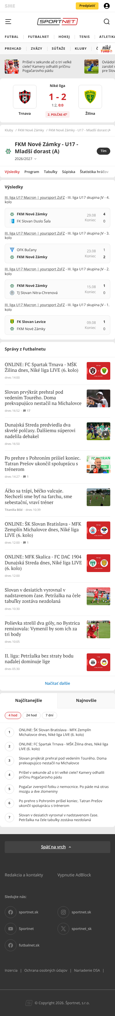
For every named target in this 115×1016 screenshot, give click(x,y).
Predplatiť (87, 6)
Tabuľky (50, 171)
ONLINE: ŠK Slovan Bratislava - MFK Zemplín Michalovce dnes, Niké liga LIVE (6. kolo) (43, 529)
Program (31, 171)
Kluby (9, 130)
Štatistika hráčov (94, 171)
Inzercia (11, 970)
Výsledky (12, 171)
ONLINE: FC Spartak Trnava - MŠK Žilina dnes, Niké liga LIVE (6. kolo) (41, 367)
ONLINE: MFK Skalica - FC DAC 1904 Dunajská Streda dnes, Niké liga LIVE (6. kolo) (43, 562)
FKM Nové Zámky (31, 130)
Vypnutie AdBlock (74, 875)
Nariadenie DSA (87, 970)
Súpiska (68, 171)
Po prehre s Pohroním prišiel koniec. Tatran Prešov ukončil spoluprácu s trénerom (42, 463)
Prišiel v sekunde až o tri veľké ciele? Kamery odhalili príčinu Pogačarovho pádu (46, 66)
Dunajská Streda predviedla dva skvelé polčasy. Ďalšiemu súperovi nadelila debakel (40, 430)
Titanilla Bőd (13, 510)
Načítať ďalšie (57, 683)
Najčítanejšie (28, 700)
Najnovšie (86, 700)
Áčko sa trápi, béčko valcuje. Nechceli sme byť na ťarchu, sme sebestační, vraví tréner (38, 496)
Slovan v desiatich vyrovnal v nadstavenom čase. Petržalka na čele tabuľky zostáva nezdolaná (42, 595)
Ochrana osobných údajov (45, 970)
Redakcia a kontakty (24, 875)
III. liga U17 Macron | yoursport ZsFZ (35, 197)
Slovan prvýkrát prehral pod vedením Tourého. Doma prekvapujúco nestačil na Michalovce (43, 398)
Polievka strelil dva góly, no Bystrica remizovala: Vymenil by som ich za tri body (42, 629)
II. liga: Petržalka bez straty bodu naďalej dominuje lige (39, 659)
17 (28, 411)
